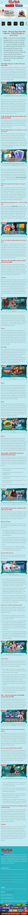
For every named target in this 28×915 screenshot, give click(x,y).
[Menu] (2, 2)
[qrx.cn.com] (14, 2)
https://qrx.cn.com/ (10, 892)
